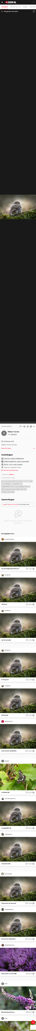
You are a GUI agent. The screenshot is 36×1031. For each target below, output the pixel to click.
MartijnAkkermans (9, 945)
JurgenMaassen (9, 909)
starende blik (5, 864)
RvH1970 (14, 434)
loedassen (7, 575)
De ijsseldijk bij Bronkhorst (10, 568)
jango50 (5, 761)
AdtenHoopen (9, 721)
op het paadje (6, 640)
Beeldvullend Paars (8, 1012)
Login (4, 504)
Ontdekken (4, 6)
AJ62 (4, 984)
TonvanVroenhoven (10, 798)
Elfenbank (4, 715)
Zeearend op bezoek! (8, 903)
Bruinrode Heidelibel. (8, 939)
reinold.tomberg (9, 539)
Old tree (4, 604)
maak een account (13, 504)
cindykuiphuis (8, 834)
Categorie (7, 474)
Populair (25, 6)
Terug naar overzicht (11, 11)
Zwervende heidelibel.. (9, 751)
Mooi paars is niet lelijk (9, 973)
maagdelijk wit (6, 828)
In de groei (5, 679)
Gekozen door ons (15, 6)
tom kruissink (8, 873)
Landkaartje (5, 792)
